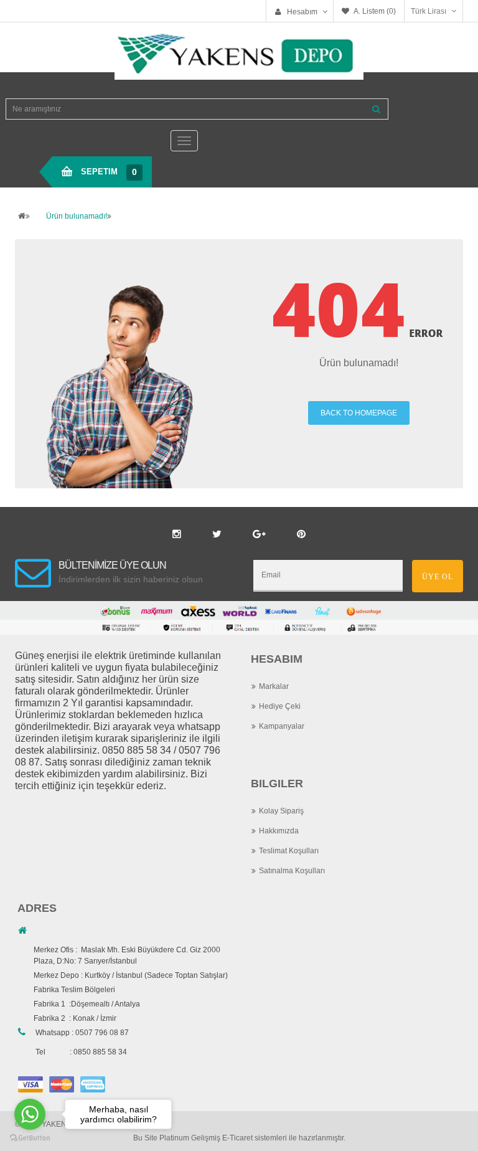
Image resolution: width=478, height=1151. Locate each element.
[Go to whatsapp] (29, 1114)
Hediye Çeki (280, 706)
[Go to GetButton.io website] (30, 1138)
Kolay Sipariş (281, 811)
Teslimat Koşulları (289, 850)
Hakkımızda (279, 831)
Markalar (274, 686)
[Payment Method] (30, 1083)
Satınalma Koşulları (292, 870)
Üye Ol (437, 576)
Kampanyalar (281, 726)
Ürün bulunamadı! (76, 216)
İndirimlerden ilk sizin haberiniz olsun (131, 579)
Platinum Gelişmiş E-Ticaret (206, 1138)
